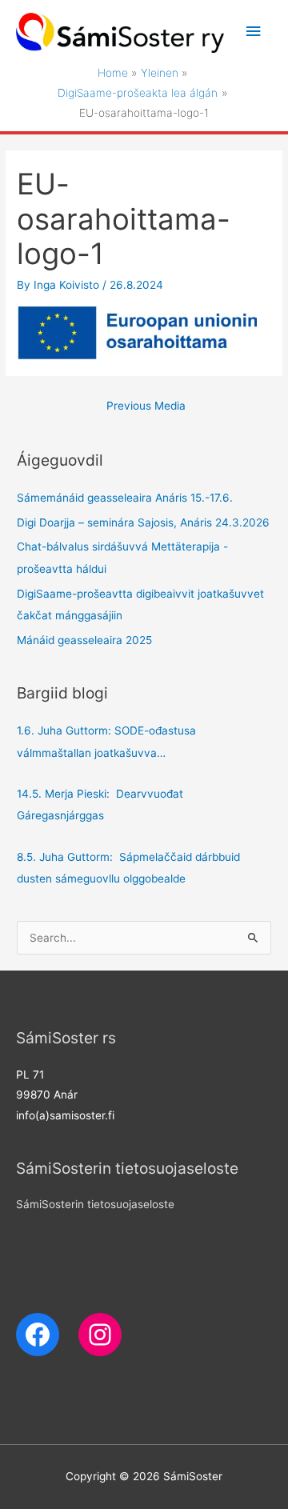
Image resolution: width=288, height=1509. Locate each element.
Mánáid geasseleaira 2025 (84, 640)
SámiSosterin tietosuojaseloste (95, 1204)
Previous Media (146, 405)
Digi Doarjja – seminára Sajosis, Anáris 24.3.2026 (143, 522)
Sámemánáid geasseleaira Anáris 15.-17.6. (125, 497)
